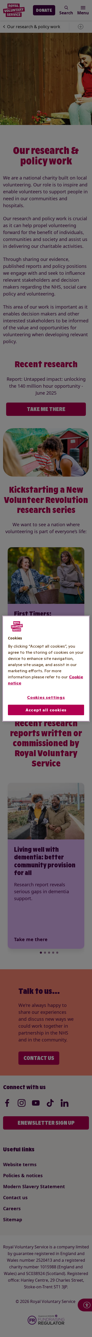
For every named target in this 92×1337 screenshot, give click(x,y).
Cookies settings (46, 697)
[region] (46, 668)
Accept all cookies (46, 709)
